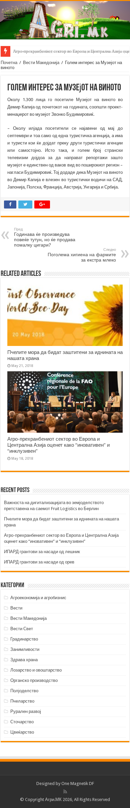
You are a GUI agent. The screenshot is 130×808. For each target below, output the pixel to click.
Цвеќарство (22, 732)
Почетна (9, 62)
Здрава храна (24, 659)
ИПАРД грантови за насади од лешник (42, 551)
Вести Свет (21, 628)
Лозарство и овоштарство (36, 670)
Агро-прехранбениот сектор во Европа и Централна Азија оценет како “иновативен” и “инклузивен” (58, 445)
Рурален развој (25, 711)
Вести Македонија (41, 62)
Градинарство (24, 639)
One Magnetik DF (77, 783)
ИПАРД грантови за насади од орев (39, 561)
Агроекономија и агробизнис (38, 597)
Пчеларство (22, 701)
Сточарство (22, 721)
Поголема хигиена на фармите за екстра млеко (82, 255)
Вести (16, 608)
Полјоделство (24, 690)
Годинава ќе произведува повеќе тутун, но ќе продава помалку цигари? (44, 237)
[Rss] (65, 792)
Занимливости (24, 649)
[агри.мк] (65, 20)
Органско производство (34, 680)
